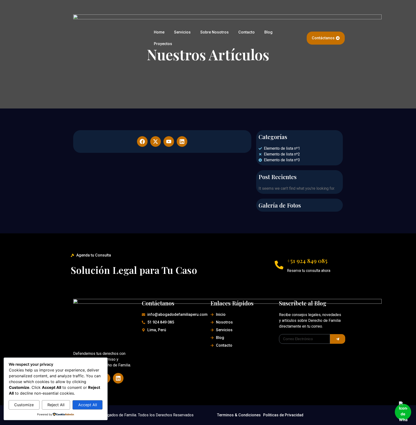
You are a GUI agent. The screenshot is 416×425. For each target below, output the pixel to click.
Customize (24, 404)
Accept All (87, 404)
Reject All (56, 404)
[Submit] (337, 339)
